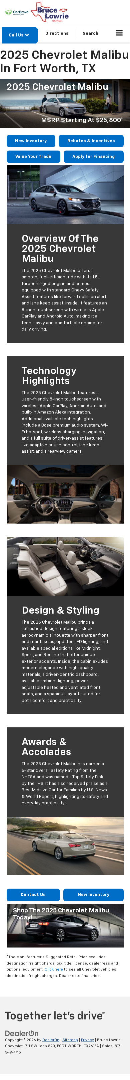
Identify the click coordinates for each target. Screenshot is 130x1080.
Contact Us (33, 895)
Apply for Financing (93, 157)
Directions (57, 33)
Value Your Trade (33, 157)
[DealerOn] (22, 1033)
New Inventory (31, 141)
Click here (54, 969)
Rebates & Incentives (91, 141)
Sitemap (70, 1040)
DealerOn (50, 1040)
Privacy (87, 1040)
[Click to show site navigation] (119, 33)
